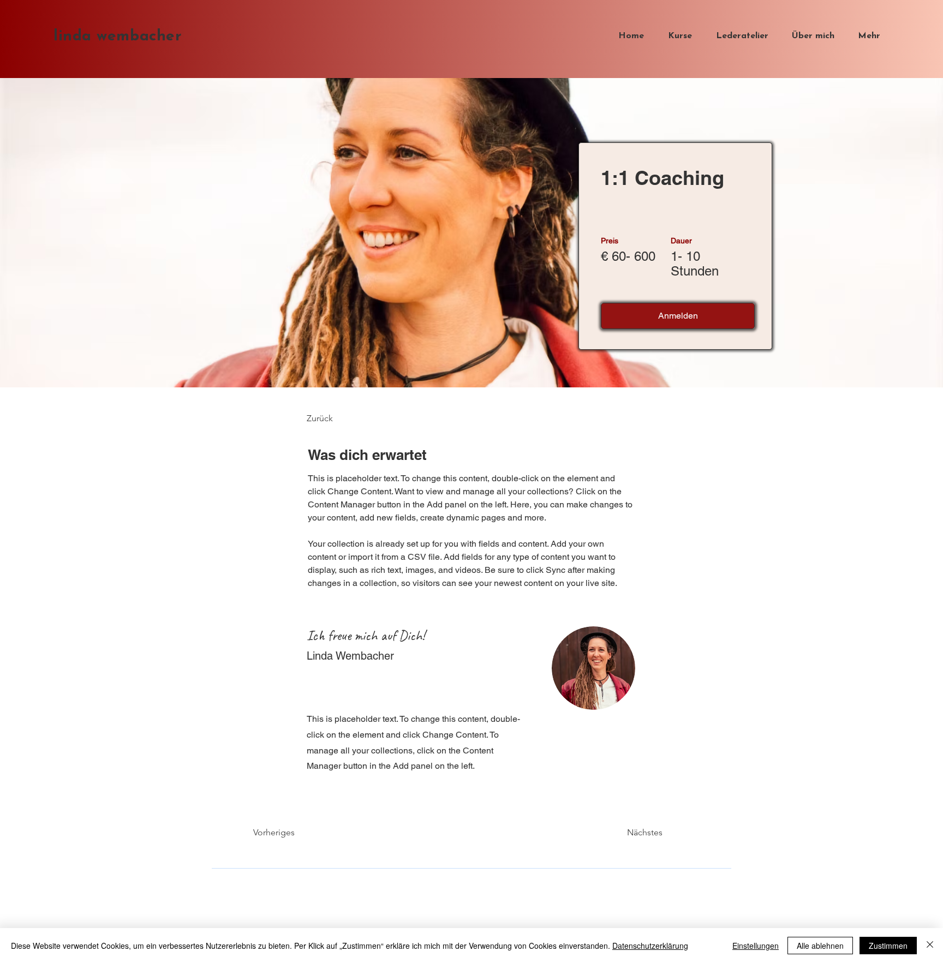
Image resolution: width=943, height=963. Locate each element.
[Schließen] (929, 945)
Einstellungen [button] (755, 945)
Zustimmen (888, 945)
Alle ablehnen (820, 945)
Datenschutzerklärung (650, 945)
